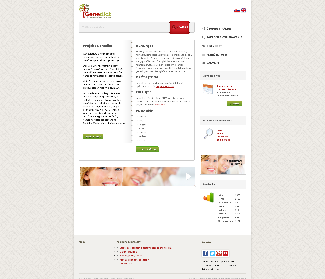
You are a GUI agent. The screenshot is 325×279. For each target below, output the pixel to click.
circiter (142, 140)
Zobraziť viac (126, 263)
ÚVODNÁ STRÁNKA (219, 28)
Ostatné (234, 103)
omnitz (142, 116)
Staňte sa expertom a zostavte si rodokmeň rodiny (146, 247)
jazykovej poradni (165, 86)
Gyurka (142, 132)
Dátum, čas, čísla (128, 251)
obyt (141, 120)
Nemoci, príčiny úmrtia (131, 255)
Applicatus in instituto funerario (228, 87)
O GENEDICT (214, 46)
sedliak (142, 136)
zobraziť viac (93, 136)
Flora (219, 130)
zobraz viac (160, 104)
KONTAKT (213, 63)
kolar (141, 128)
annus (220, 133)
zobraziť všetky (147, 149)
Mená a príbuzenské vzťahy (134, 259)
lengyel (142, 124)
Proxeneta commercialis (224, 138)
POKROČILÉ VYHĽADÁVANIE (224, 37)
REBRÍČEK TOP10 (217, 54)
